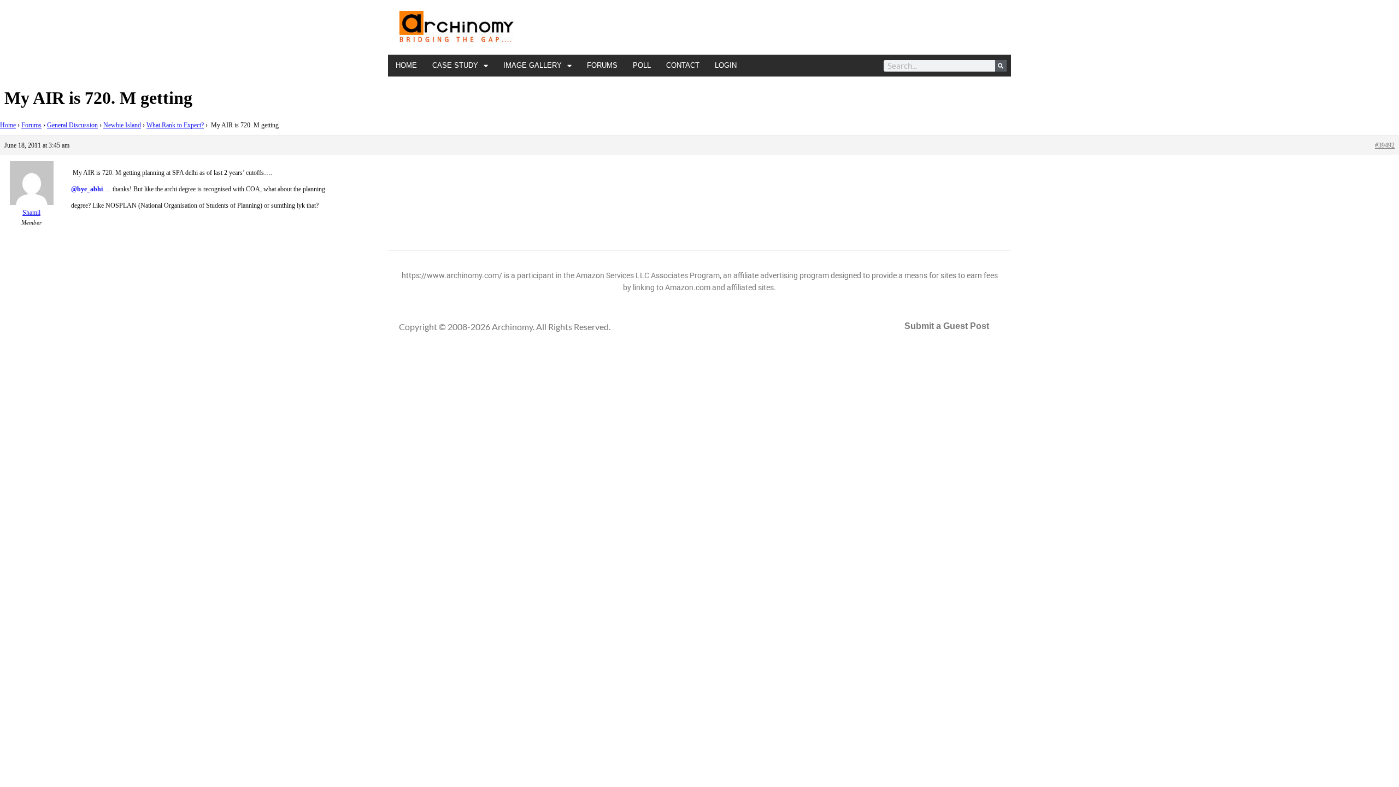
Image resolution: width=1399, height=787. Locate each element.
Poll (642, 65)
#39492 (1385, 145)
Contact (683, 65)
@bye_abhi (87, 189)
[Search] (1001, 66)
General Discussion (72, 125)
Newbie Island (122, 125)
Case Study (455, 65)
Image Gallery (532, 65)
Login (726, 65)
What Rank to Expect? (175, 125)
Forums (602, 65)
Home (406, 65)
